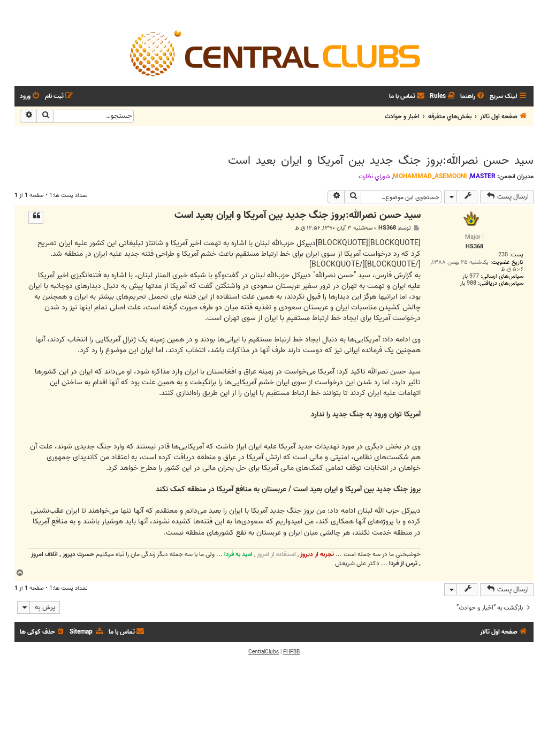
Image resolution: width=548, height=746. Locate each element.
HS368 (387, 228)
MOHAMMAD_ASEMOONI (430, 176)
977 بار (470, 276)
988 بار (468, 283)
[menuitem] (473, 96)
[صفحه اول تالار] (274, 52)
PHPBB (291, 652)
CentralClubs (263, 652)
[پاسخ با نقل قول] (35, 217)
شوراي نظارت (374, 176)
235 (503, 255)
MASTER (483, 176)
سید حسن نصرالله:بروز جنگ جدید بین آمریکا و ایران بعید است (381, 160)
